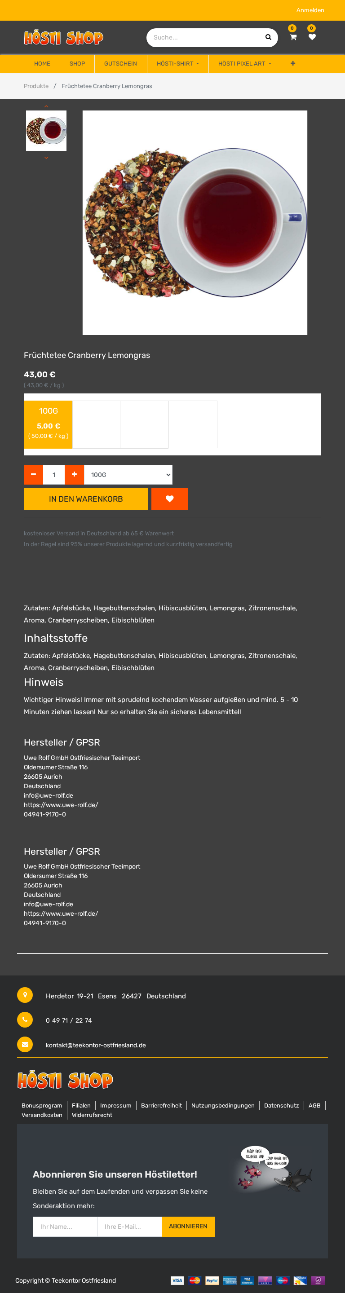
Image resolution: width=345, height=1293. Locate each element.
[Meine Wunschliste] (312, 37)
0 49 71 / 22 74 (69, 1020)
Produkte (36, 86)
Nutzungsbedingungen (223, 1105)
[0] (293, 37)
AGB (315, 1105)
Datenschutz (281, 1105)
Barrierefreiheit (161, 1105)
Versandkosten (42, 1115)
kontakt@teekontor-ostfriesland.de (96, 1045)
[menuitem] (42, 64)
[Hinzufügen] (74, 475)
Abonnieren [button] (188, 1226)
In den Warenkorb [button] (86, 498)
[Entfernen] (33, 475)
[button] (293, 64)
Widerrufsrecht (92, 1115)
